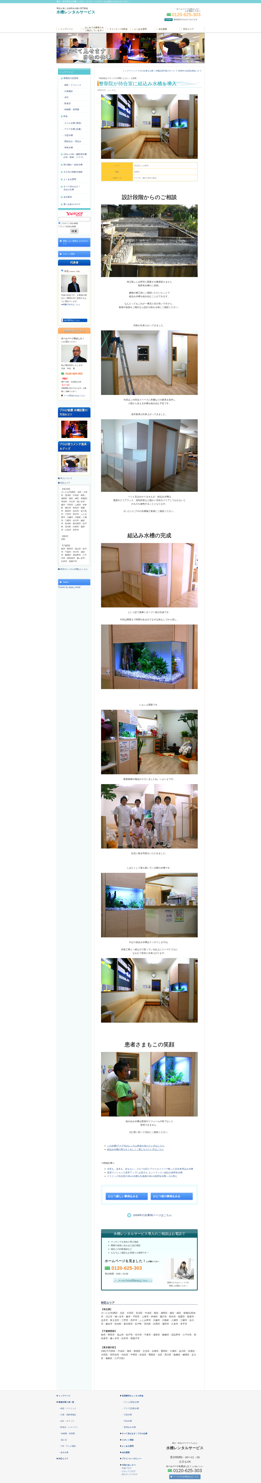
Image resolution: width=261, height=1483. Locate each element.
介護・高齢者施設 (68, 1414)
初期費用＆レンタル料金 (132, 1396)
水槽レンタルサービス (75, 12)
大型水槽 (128, 1414)
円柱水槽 (128, 1421)
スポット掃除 (128, 1440)
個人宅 (64, 1440)
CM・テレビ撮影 (68, 1446)
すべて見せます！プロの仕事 (134, 1433)
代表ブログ (127, 1468)
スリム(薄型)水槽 (131, 1402)
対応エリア (188, 29)
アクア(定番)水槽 (131, 1408)
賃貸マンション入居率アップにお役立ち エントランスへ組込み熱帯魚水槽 (144, 1172)
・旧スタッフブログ (129, 1474)
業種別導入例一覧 (66, 1402)
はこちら (70, 304)
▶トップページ (63, 1396)
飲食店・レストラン (69, 1427)
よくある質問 (140, 29)
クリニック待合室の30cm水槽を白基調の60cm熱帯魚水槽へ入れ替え (142, 1176)
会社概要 (163, 29)
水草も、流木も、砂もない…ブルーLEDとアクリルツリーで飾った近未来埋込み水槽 (150, 1169)
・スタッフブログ (128, 1471)
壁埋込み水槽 (130, 1427)
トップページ (66, 29)
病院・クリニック (68, 1408)
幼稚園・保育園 (68, 1433)
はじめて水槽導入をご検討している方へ (94, 28)
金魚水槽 (64, 1452)
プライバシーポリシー (132, 1458)
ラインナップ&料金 (118, 29)
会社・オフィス (67, 1421)
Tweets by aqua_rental (69, 587)
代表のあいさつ (129, 1465)
